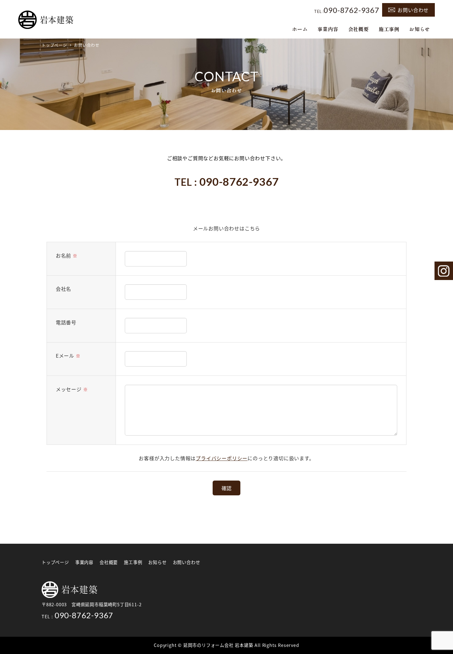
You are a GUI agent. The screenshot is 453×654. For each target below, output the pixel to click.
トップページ (55, 562)
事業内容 (84, 562)
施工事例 (133, 562)
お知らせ (157, 562)
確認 (226, 488)
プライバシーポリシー (221, 458)
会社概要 (109, 562)
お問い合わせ (413, 10)
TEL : (346, 10)
